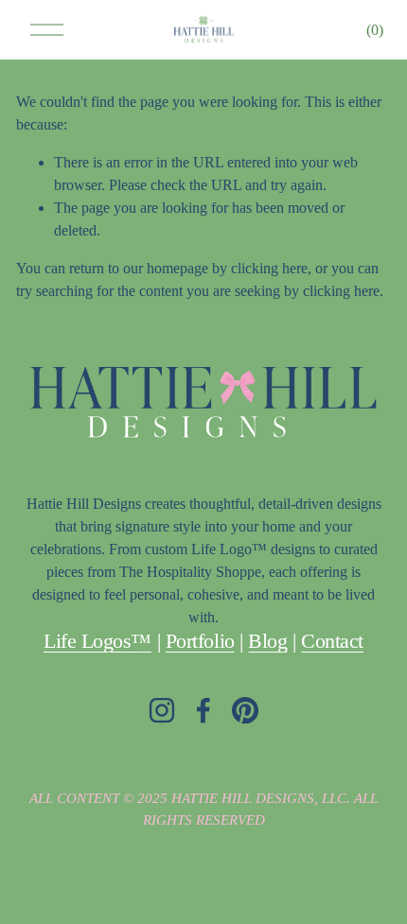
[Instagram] (162, 710)
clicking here (269, 268)
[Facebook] (203, 710)
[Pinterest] (245, 710)
